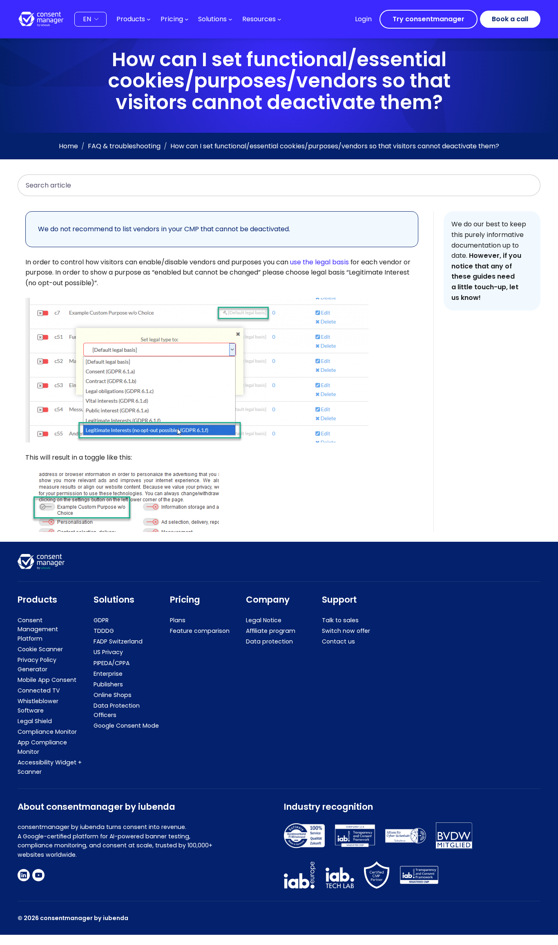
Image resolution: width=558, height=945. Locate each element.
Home (68, 146)
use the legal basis (319, 262)
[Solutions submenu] (230, 19)
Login (363, 19)
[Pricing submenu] (187, 19)
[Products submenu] (149, 19)
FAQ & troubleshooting (124, 146)
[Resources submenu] (279, 19)
